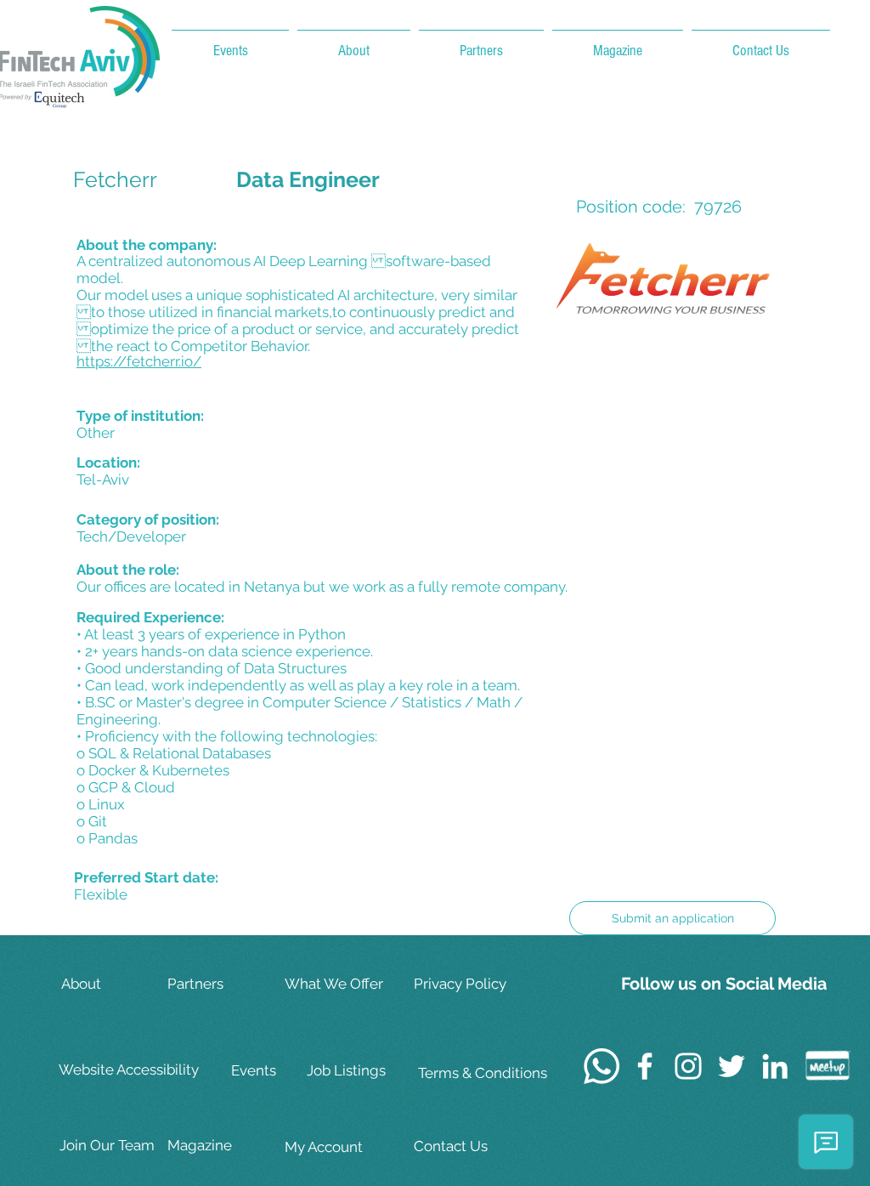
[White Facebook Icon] (645, 1066)
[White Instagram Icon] (688, 1066)
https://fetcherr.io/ (138, 361)
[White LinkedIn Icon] (775, 1066)
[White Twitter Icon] (731, 1066)
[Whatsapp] (601, 1066)
